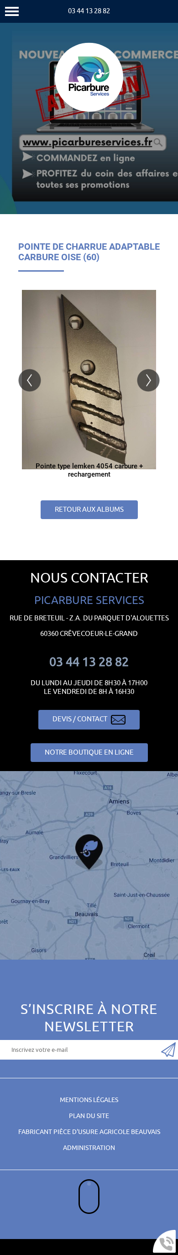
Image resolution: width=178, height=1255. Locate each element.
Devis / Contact (80, 719)
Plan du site (89, 1116)
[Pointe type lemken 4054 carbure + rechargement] (89, 379)
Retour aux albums (89, 509)
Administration (89, 1148)
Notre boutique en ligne (89, 752)
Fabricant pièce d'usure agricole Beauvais (89, 1132)
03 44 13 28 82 (89, 11)
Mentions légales (89, 1100)
